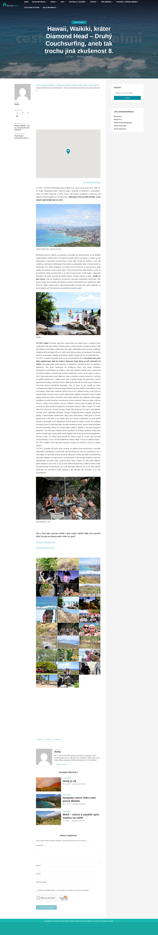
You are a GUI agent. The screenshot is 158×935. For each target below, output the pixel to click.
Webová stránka (41, 882)
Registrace (118, 116)
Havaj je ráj (69, 781)
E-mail (38, 874)
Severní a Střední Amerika (73, 85)
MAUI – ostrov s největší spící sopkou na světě (81, 816)
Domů (38, 85)
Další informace (49, 7)
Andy (17, 104)
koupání (48, 739)
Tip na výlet (57, 739)
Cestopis (40, 739)
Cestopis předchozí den (45, 548)
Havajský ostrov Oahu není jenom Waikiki (79, 799)
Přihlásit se (118, 119)
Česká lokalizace (120, 129)
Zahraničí (60, 85)
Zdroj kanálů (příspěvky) (123, 122)
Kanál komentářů (120, 126)
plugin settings (108, 921)
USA (85, 85)
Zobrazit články (61, 764)
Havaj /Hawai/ (79, 22)
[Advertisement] (68, 112)
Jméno (38, 865)
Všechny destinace (48, 85)
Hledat (127, 98)
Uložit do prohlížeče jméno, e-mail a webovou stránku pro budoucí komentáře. (63, 890)
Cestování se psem (31, 7)
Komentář (40, 845)
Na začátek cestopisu (91, 182)
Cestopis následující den (45, 542)
